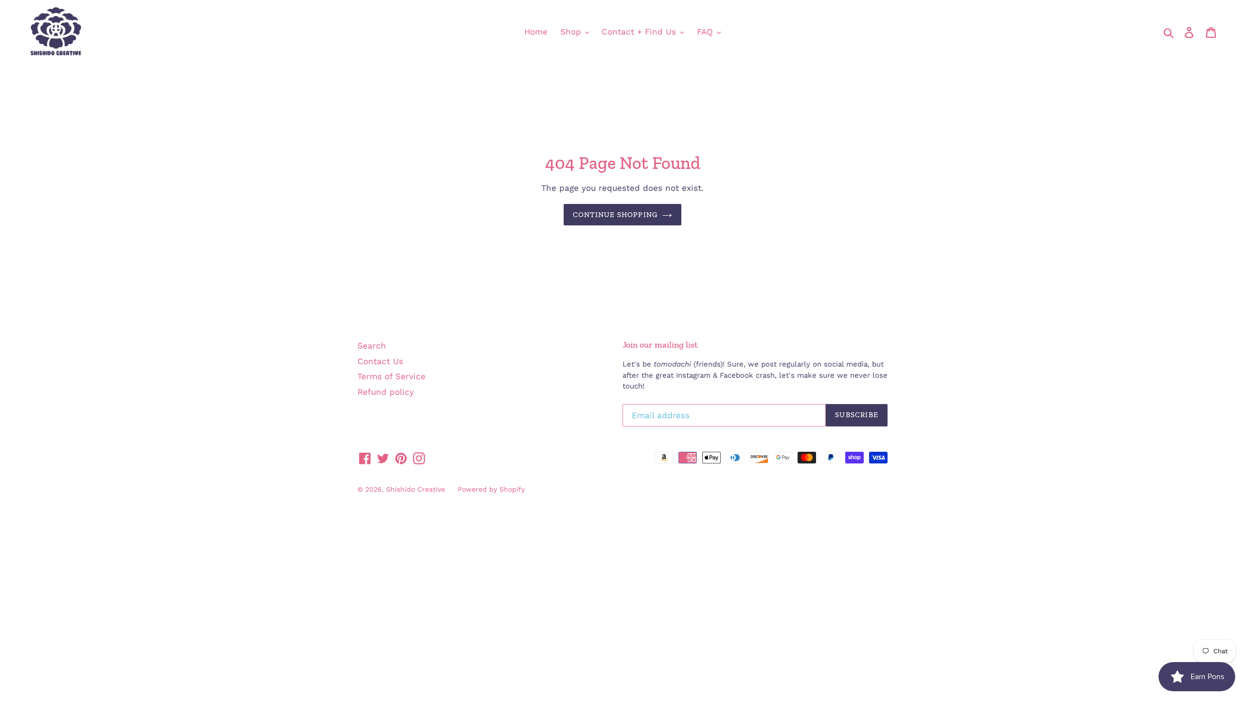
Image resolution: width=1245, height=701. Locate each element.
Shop (572, 32)
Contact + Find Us (640, 32)
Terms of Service (391, 376)
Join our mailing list (660, 345)
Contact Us (380, 361)
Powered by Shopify (491, 489)
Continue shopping (615, 214)
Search (371, 345)
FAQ (706, 32)
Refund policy (385, 392)
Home (536, 32)
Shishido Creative (415, 489)
